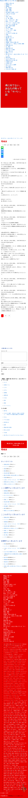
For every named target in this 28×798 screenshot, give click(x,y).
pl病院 (7, 645)
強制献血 (21, 727)
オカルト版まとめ (10, 58)
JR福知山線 (24, 644)
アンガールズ (10, 662)
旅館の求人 (6, 532)
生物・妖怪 (8, 40)
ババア (12, 686)
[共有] (14, 156)
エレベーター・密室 (11, 30)
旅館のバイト (18, 734)
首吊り (19, 787)
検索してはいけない (7, 741)
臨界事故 (17, 763)
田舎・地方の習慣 (10, 25)
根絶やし (18, 739)
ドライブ (19, 681)
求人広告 (5, 748)
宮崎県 (23, 722)
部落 (25, 777)
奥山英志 (16, 720)
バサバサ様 (6, 686)
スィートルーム (7, 405)
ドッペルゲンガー (14, 681)
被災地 (9, 770)
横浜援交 (13, 741)
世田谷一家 (24, 702)
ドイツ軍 (5, 681)
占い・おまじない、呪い (12, 19)
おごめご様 (12, 649)
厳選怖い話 (8, 4)
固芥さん (25, 715)
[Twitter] (14, 150)
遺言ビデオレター (16, 777)
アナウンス (24, 661)
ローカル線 (9, 702)
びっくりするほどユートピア (9, 659)
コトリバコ (6, 466)
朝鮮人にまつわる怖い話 (9, 510)
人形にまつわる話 (10, 13)
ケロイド (13, 671)
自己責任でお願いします (12, 12)
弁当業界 (18, 727)
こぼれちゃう (16, 654)
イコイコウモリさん (11, 664)
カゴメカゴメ (6, 669)
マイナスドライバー (7, 693)
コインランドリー (24, 671)
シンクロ (13, 674)
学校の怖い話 (9, 45)
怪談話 (5, 732)
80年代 (11, 644)
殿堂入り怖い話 (10, 3)
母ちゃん (5, 746)
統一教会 (24, 760)
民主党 (12, 746)
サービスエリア (23, 673)
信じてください (12, 705)
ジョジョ (17, 674)
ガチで (14, 669)
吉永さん (19, 712)
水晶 (24, 746)
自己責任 (13, 765)
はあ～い (19, 657)
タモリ (14, 678)
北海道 (25, 710)
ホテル (5, 390)
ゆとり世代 (13, 661)
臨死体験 (13, 763)
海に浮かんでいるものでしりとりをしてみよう (14, 435)
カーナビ (10, 669)
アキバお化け (7, 419)
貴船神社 (11, 773)
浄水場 (16, 749)
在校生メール (7, 384)
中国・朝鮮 (8, 9)
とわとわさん (6, 657)
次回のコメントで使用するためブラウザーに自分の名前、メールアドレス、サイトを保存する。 (13, 369)
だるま (5, 397)
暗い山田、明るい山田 (8, 736)
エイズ (22, 666)
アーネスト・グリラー (21, 662)
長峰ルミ (16, 778)
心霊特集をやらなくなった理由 (9, 731)
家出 (25, 722)
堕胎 (25, 717)
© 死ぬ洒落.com (4, 795)
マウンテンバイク (14, 693)
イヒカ (19, 664)
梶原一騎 (22, 739)
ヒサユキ (9, 688)
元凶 (26, 705)
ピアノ (16, 690)
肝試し (5, 763)
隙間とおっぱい (18, 780)
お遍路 (25, 649)
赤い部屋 (15, 773)
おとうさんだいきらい (8, 495)
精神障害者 (18, 760)
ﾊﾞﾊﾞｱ (12, 790)
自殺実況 (15, 766)
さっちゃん (21, 654)
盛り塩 (5, 410)
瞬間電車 (5, 756)
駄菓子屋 (5, 789)
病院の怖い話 (9, 48)
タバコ (5, 382)
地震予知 (16, 717)
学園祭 (11, 722)
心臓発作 (8, 729)
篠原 (5, 508)
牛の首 (24, 751)
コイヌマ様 (18, 671)
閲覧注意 (22, 778)
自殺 (17, 765)
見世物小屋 (24, 770)
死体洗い (7, 744)
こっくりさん (15, 652)
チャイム (18, 678)
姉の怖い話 (6, 422)
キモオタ (22, 669)
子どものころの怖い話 (11, 24)
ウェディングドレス (10, 666)
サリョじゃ (18, 673)
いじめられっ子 (14, 647)
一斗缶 (15, 702)
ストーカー (16, 676)
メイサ (10, 695)
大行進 (5, 432)
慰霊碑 (20, 732)
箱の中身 (6, 557)
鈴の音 (10, 778)
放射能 (5, 392)
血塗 (23, 768)
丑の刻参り (19, 702)
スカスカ (21, 674)
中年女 (12, 703)
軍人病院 (22, 773)
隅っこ (14, 780)
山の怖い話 (8, 36)
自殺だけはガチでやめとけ (8, 766)
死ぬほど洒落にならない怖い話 (8, 0)
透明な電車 (17, 775)
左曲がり (23, 724)
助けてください (10, 710)
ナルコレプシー (22, 683)
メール (18, 695)
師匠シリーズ (9, 52)
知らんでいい (10, 756)
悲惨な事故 (13, 732)
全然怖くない (14, 707)
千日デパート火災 (7, 712)
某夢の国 (6, 395)
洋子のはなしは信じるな (8, 749)
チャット (21, 678)
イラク (5, 387)
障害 (23, 780)
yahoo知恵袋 (17, 645)
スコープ (12, 676)
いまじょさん (20, 647)
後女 (25, 727)
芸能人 (5, 768)
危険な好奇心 (7, 464)
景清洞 (5, 477)
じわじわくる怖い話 (11, 69)
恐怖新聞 (8, 732)
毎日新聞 (9, 746)
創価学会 (5, 710)
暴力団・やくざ (10, 37)
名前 (2, 363)
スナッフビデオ (22, 676)
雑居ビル (24, 782)
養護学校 (12, 787)
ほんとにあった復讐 (11, 64)
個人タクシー (22, 705)
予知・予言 (8, 16)
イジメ (16, 664)
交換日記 (22, 703)
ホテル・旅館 (9, 28)
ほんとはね (17, 659)
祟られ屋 (5, 758)
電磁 (11, 144)
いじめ (9, 647)
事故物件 (16, 703)
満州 (23, 749)
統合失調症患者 (11, 761)
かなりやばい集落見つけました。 (11, 551)
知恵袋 (14, 756)
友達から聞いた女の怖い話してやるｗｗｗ (13, 566)
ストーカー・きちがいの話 (13, 22)
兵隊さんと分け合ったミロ (9, 484)
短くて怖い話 (9, 51)
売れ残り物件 (7, 473)
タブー (11, 678)
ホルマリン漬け (6, 691)
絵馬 (5, 424)
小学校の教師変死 (11, 724)
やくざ (9, 661)
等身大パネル (23, 758)
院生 (5, 400)
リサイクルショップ (7, 700)
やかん (5, 417)
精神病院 (13, 760)
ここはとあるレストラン (8, 652)
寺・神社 (8, 46)
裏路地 (19, 770)
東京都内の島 (6, 739)
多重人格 (12, 719)
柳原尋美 (14, 739)
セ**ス (9, 678)
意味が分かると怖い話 (11, 60)
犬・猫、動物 (9, 18)
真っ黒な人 (6, 534)
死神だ (13, 744)
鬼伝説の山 (6, 561)
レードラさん (21, 700)
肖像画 (25, 761)
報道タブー (6, 719)
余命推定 (7, 705)
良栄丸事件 (23, 766)
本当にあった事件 (10, 49)
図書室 (22, 715)
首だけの (16, 787)
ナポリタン (17, 683)
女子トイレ (21, 720)
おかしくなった (6, 649)
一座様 (12, 702)
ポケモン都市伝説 (18, 691)
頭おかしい (14, 785)
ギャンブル (9, 671)
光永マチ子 (6, 707)
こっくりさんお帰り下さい (8, 654)
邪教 (5, 468)
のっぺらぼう (15, 657)
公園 (23, 707)
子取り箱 (5, 722)
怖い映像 (8, 27)
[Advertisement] (14, 123)
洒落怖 (7, 6)
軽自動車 (5, 775)
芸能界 (8, 768)
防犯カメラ (6, 780)
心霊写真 (19, 729)
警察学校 (5, 773)
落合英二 (11, 768)
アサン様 (19, 661)
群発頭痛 (16, 761)
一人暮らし (8, 31)
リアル (5, 537)
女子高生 (25, 720)
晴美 (24, 734)
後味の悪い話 (9, 67)
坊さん (20, 717)
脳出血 (8, 763)
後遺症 (5, 729)
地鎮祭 (11, 717)
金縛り (7, 778)
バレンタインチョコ (17, 686)
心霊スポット (15, 729)
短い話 (17, 756)
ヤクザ (25, 695)
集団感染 (18, 782)
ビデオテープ (6, 690)
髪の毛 (13, 789)
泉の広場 (20, 748)
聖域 (5, 471)
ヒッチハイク (7, 546)
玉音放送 (9, 753)
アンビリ (15, 662)
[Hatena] (14, 154)
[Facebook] (14, 152)
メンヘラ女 (14, 695)
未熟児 (25, 736)
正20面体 (17, 741)
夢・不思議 (8, 7)
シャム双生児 (9, 674)
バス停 (9, 686)
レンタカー (16, 700)
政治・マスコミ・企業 (11, 21)
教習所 (12, 734)
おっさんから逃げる (18, 649)
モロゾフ (21, 695)
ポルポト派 (24, 691)
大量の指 (5, 720)
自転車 (19, 766)
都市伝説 (8, 57)
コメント (4, 351)
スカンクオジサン (7, 676)
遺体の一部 (6, 777)
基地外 (23, 717)
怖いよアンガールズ (22, 731)
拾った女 (6, 564)
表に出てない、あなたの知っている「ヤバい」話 (11, 138)
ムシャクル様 (6, 695)
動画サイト (19, 710)
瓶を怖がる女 (17, 753)
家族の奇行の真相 (7, 427)
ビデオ (24, 688)
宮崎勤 (20, 722)
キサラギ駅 (18, 669)
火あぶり (5, 751)
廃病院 (12, 727)
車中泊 (18, 773)
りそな (16, 661)
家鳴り (5, 724)
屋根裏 (18, 724)
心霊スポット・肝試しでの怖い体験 (15, 43)
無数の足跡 (16, 751)
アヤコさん (6, 662)
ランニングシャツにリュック (9, 698)
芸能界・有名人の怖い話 (12, 42)
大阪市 (9, 720)
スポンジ (5, 678)
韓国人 (5, 785)
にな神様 (10, 657)
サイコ (7, 15)
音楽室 (8, 785)
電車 (18, 144)
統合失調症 (6, 761)
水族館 (21, 746)
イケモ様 (5, 664)
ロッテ (25, 700)
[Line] (14, 147)
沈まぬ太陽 (14, 748)
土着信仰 (5, 717)
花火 (26, 766)
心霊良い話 (8, 63)
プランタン (19, 690)
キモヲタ (5, 671)
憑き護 (23, 732)
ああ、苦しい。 (22, 645)
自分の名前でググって (8, 765)
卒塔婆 (12, 712)
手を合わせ (6, 734)
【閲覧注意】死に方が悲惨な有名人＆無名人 (13, 553)
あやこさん (6, 647)
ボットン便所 (12, 691)
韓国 (5, 403)
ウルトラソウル (17, 666)
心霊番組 (17, 731)
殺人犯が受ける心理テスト (19, 744)
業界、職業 (8, 39)
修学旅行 (17, 705)
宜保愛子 (14, 722)
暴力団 (13, 736)
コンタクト (13, 673)
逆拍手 (13, 775)
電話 (14, 144)
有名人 (16, 736)
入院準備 (9, 707)
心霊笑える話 (9, 61)
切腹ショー (6, 499)
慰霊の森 (16, 732)
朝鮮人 (19, 736)
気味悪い (16, 746)
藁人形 (15, 768)
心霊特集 (23, 729)
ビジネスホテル (19, 688)
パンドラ (5, 688)
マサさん (20, 693)
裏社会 (16, 770)
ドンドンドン (24, 681)
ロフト (5, 702)
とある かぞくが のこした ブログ (12, 479)
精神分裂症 (6, 760)
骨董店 (9, 789)
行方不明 (5, 770)
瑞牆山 (13, 753)
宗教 (7, 34)
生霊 (25, 753)
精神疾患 (9, 760)
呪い (25, 712)
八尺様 (19, 707)
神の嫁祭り (6, 506)
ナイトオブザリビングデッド (9, 683)
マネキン (23, 693)
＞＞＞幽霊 (6, 790)
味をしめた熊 (7, 430)
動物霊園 (15, 710)
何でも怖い (8, 66)
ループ (12, 700)
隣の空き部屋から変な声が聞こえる (11, 475)
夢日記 (15, 719)
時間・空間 (8, 10)
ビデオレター (11, 690)
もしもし (5, 661)
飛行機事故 (6, 787)
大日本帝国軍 (19, 719)
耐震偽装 (22, 761)
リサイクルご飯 (17, 698)
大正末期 (24, 719)
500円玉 (7, 644)
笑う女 (19, 758)
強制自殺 (6, 490)
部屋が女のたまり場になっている (11, 481)
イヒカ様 (22, 664)
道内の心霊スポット (23, 775)
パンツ (23, 686)
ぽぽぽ (20, 659)
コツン (5, 673)
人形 (25, 703)
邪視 (5, 543)
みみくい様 (24, 659)
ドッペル (9, 681)
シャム (5, 674)
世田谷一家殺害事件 (7, 703)
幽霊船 (5, 727)
